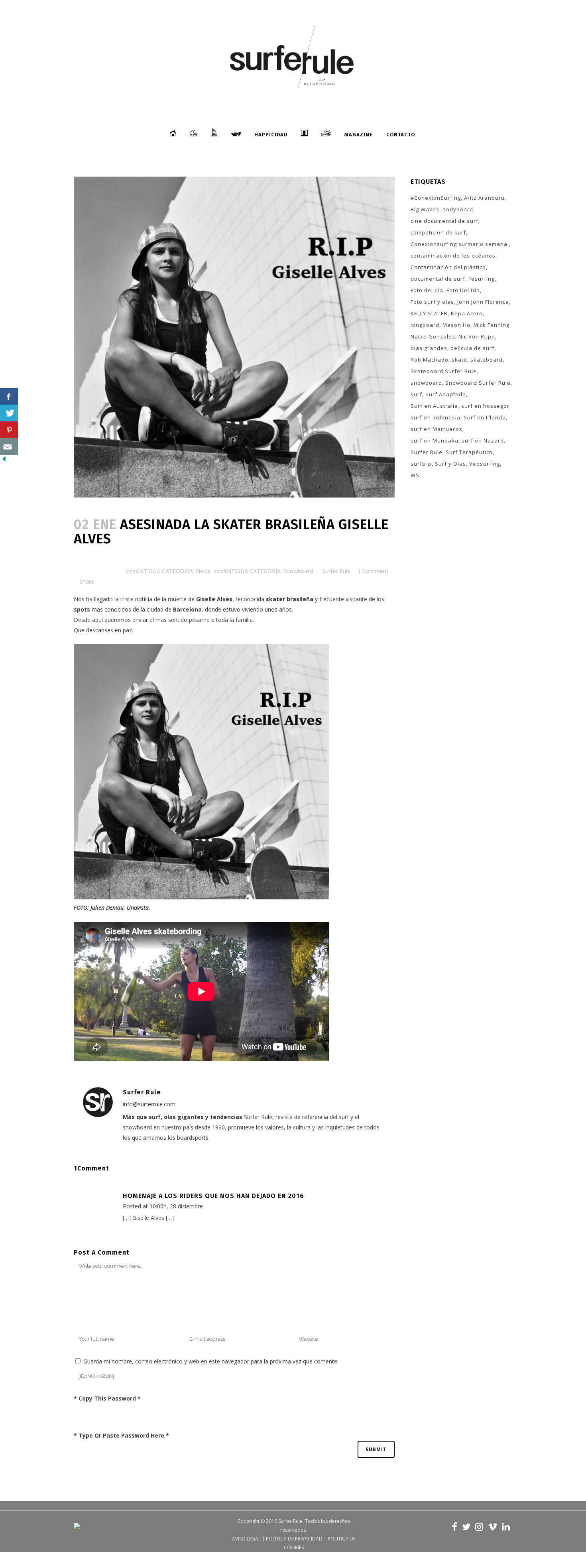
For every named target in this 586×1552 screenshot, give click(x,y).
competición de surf (438, 232)
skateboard (486, 359)
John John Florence (483, 301)
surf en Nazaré (483, 440)
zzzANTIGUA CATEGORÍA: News (168, 571)
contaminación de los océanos (453, 255)
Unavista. (138, 907)
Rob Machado (429, 359)
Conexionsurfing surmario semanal (460, 244)
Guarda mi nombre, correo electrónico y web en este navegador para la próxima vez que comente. (210, 1361)
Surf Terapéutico (469, 452)
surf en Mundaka (434, 440)
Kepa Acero (467, 313)
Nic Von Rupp (476, 336)
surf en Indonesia (435, 417)
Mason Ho (456, 324)
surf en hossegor (485, 405)
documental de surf (438, 278)
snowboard (426, 382)
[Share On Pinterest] (9, 430)
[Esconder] (4, 460)
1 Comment (373, 571)
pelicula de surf (472, 348)
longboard (425, 324)
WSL (416, 475)
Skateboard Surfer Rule (444, 371)
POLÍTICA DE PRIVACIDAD (294, 1538)
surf (416, 394)
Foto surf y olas (432, 301)
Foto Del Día (463, 290)
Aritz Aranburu (484, 197)
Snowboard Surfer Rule (478, 382)
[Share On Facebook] (9, 396)
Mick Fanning (491, 324)
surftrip (421, 463)
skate (459, 359)
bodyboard (457, 209)
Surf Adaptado (445, 394)
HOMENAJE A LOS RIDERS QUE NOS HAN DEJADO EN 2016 (213, 1196)
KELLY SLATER (429, 313)
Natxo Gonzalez (433, 336)
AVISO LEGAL (246, 1538)
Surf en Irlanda (485, 417)
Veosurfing (484, 463)
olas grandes (429, 348)
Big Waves (425, 209)
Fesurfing (481, 278)
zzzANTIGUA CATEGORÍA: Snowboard (263, 571)
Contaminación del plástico (448, 267)
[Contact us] (9, 446)
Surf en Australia (434, 405)
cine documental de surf (444, 220)
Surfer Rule (336, 571)
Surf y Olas (450, 463)
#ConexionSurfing (436, 197)
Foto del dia (427, 290)
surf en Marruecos (436, 429)
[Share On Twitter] (9, 413)
